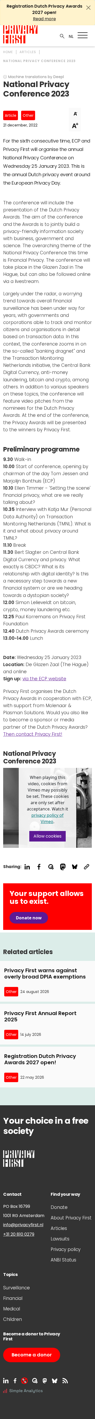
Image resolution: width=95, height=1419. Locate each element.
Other (28, 115)
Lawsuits (60, 1239)
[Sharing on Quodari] (51, 867)
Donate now (29, 918)
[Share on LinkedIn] (27, 867)
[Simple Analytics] (23, 1390)
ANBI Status (63, 1260)
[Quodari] (34, 1380)
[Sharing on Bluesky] (74, 867)
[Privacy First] (20, 34)
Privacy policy (65, 1249)
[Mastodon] (45, 1380)
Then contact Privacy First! (32, 734)
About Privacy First (71, 1218)
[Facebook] (15, 1380)
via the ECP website (44, 679)
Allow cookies (47, 836)
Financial (12, 1298)
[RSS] (65, 1380)
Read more (44, 19)
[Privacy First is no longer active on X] (24, 1380)
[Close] (88, 7)
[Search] (62, 36)
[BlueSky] (54, 1380)
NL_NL (70, 36)
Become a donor (32, 1354)
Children (12, 1319)
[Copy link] (86, 867)
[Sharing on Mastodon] (63, 867)
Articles (59, 1228)
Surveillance (16, 1288)
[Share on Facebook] (39, 867)
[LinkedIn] (5, 1380)
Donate (59, 1207)
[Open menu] (82, 35)
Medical (11, 1309)
